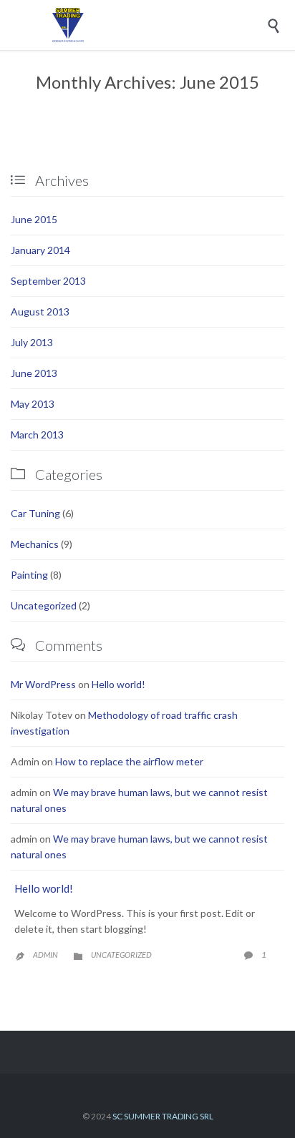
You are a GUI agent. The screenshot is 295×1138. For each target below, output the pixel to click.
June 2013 (34, 373)
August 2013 (40, 311)
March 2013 (37, 434)
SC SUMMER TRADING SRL (162, 1116)
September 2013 (48, 281)
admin (45, 954)
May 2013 (32, 404)
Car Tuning (35, 513)
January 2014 (40, 250)
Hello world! (118, 684)
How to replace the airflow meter (129, 761)
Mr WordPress (43, 684)
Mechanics (35, 544)
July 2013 (32, 342)
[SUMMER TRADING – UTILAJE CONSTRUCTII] (158, 25)
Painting (29, 575)
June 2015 (34, 219)
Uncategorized (44, 605)
